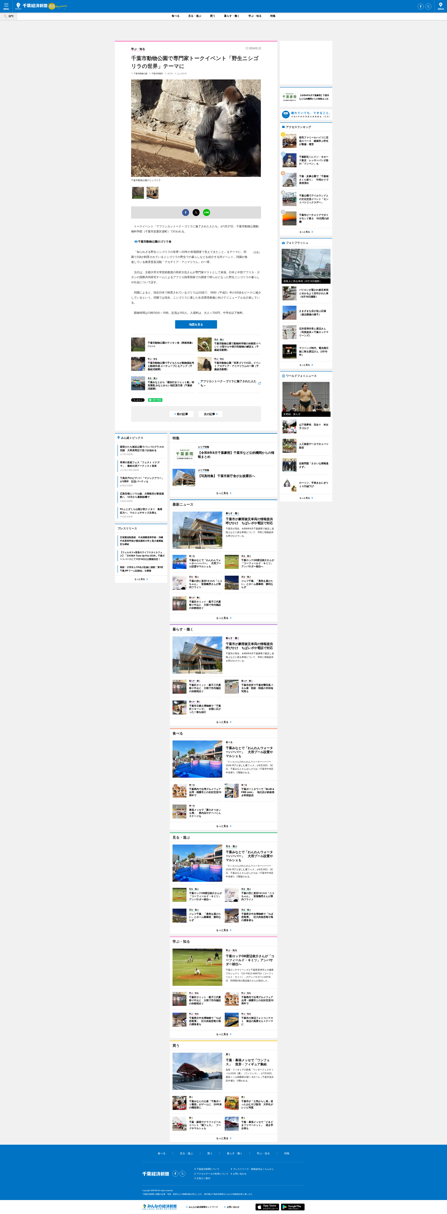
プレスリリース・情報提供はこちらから (253, 1169)
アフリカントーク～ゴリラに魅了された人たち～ (228, 383)
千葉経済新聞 (31, 6)
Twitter (428, 6)
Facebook (421, 6)
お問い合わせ (240, 1173)
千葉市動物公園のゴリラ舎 (154, 241)
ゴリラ (170, 73)
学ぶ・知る (255, 15)
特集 (273, 15)
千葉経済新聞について (208, 1169)
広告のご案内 (203, 1178)
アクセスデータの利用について (212, 1173)
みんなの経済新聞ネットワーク (159, 1207)
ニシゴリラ (182, 73)
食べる (175, 15)
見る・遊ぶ (194, 15)
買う (212, 15)
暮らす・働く (232, 15)
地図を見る (196, 324)
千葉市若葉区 (157, 73)
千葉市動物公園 (140, 73)
